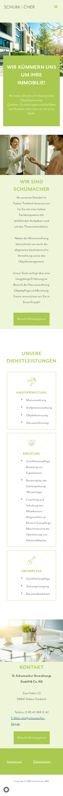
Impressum (14, 761)
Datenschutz (42, 761)
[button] (56, 7)
